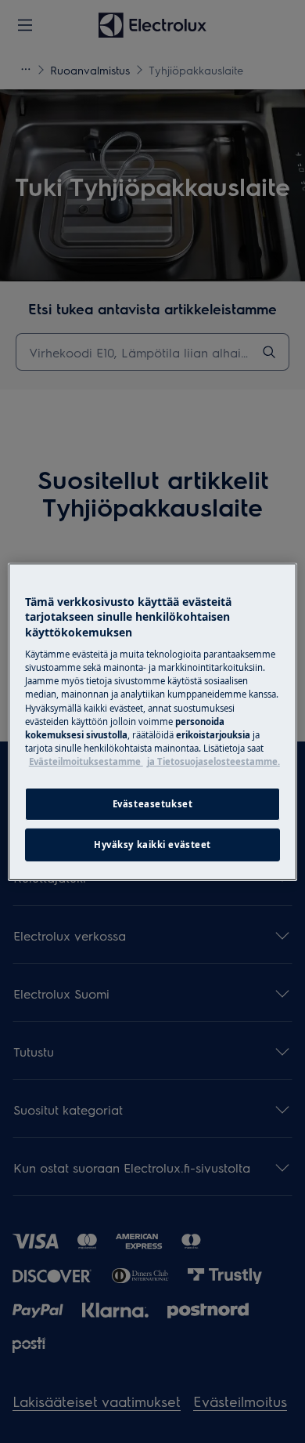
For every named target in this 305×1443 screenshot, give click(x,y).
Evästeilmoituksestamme (86, 761)
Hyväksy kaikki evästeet (152, 844)
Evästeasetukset (153, 804)
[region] (153, 721)
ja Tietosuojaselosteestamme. (213, 761)
